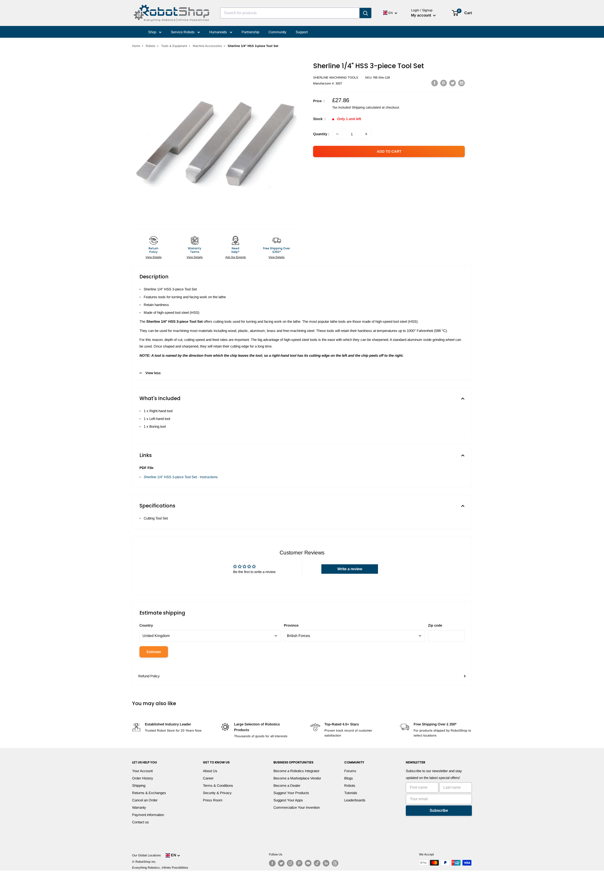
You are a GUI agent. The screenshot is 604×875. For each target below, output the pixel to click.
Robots (150, 46)
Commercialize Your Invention (296, 807)
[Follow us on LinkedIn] (326, 863)
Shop (152, 32)
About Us (210, 771)
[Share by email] (461, 83)
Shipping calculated (366, 107)
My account (421, 15)
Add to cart (389, 151)
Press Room (212, 800)
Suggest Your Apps (288, 800)
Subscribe (439, 810)
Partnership (250, 32)
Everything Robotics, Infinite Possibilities (160, 867)
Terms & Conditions (218, 785)
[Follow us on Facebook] (272, 863)
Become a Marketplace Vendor (297, 778)
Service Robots (183, 32)
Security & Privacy (217, 793)
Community (277, 32)
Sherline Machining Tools (335, 77)
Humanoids (218, 32)
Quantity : (321, 134)
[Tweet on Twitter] (452, 83)
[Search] (365, 13)
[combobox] (290, 13)
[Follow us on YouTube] (308, 863)
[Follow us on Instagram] (290, 863)
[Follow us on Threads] (335, 863)
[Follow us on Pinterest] (299, 863)
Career (208, 778)
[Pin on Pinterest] (443, 83)
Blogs (348, 778)
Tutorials (350, 793)
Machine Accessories (207, 46)
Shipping (138, 785)
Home (136, 46)
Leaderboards (354, 800)
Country (146, 625)
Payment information (148, 815)
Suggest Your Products (291, 793)
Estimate (154, 652)
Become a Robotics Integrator (296, 771)
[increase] (366, 134)
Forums (350, 771)
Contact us (140, 822)
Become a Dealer (286, 785)
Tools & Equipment (174, 46)
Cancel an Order (145, 800)
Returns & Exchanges (149, 793)
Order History (142, 778)
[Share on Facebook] (434, 83)
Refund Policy (149, 676)
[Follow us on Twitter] (281, 863)
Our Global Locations (146, 855)
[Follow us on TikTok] (317, 863)
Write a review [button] (349, 569)
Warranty (139, 807)
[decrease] (337, 134)
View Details (154, 257)
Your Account (142, 771)
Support (302, 32)
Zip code (435, 625)
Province (291, 625)
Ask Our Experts (235, 257)
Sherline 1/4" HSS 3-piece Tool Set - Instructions (181, 477)
